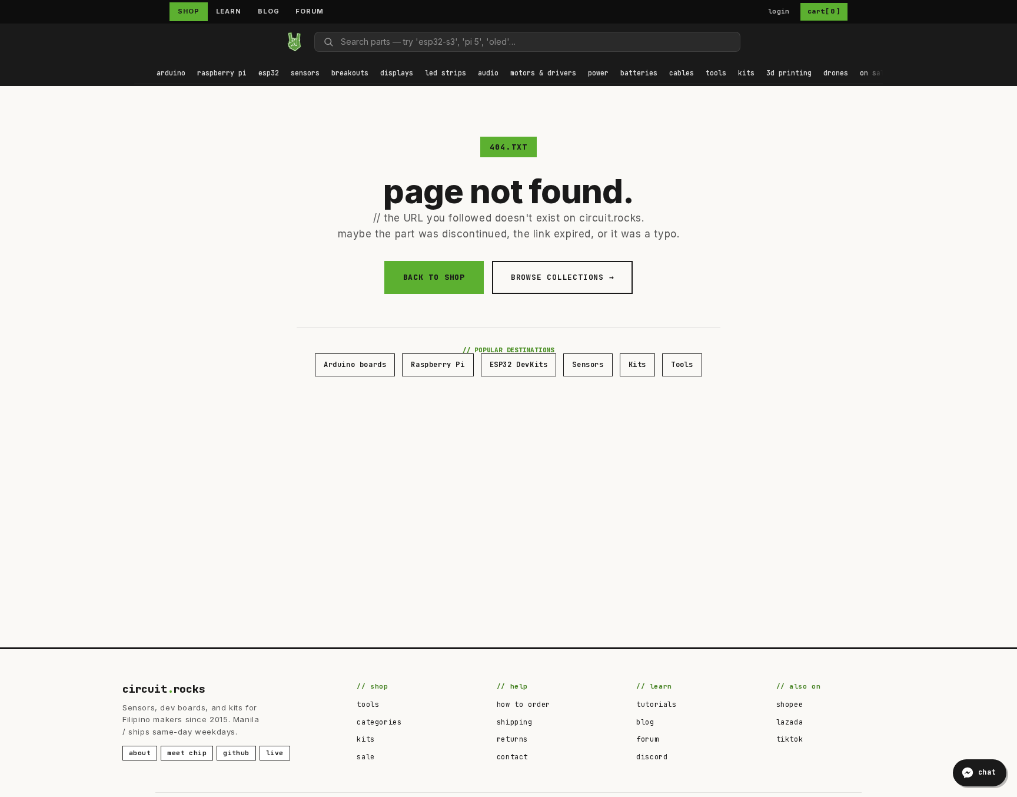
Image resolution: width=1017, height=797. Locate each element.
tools (368, 704)
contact (512, 757)
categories (379, 722)
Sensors (587, 364)
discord (651, 757)
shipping (515, 722)
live (275, 753)
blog (645, 722)
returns (512, 739)
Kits (637, 364)
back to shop (434, 277)
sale (365, 757)
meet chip (187, 753)
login (779, 11)
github (236, 753)
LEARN (228, 11)
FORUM (309, 11)
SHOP (189, 11)
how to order (523, 704)
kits (365, 739)
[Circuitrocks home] (294, 42)
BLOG (269, 11)
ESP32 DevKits (519, 364)
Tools (682, 364)
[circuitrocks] (134, 41)
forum (647, 739)
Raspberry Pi (437, 364)
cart (823, 11)
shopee (789, 704)
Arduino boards (355, 364)
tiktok (789, 739)
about (140, 753)
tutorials (656, 704)
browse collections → (562, 277)
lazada (789, 722)
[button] (171, 74)
